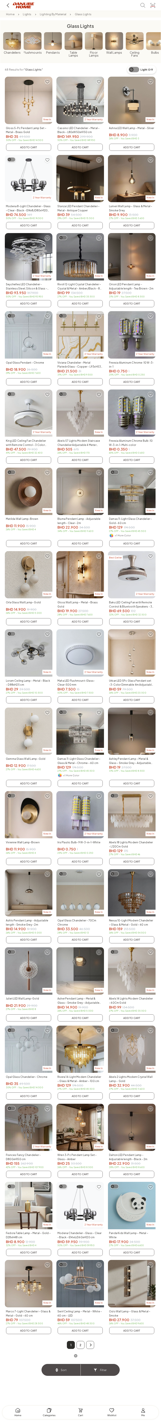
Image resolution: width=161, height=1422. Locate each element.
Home (10, 14)
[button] (90, 1345)
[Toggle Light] (11, 159)
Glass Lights (83, 14)
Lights (27, 14)
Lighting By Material (53, 14)
